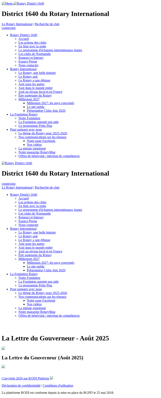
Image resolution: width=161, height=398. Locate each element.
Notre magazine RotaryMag (36, 152)
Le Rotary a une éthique (34, 80)
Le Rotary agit (28, 76)
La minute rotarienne (32, 148)
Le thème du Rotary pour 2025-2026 (42, 133)
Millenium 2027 (29, 99)
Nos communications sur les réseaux (42, 137)
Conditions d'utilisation (58, 385)
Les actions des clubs (32, 42)
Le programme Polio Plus (35, 125)
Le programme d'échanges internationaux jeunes (50, 50)
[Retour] (2, 326)
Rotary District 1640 (23, 35)
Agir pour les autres (31, 84)
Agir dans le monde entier (35, 88)
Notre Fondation (29, 118)
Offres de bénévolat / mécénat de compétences (49, 156)
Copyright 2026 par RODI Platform (25, 378)
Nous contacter (28, 65)
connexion (9, 28)
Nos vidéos (34, 144)
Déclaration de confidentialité (21, 385)
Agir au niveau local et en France (40, 91)
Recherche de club (47, 24)
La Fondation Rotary (24, 114)
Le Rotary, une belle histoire (37, 73)
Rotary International (23, 69)
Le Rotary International (17, 24)
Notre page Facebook (41, 141)
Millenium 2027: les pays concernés (50, 103)
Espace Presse (27, 61)
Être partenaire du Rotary (35, 95)
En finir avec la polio (32, 46)
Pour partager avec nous (26, 129)
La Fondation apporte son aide (38, 122)
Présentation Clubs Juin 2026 (46, 110)
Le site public (36, 107)
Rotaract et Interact (30, 57)
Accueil (23, 39)
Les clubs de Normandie (34, 54)
